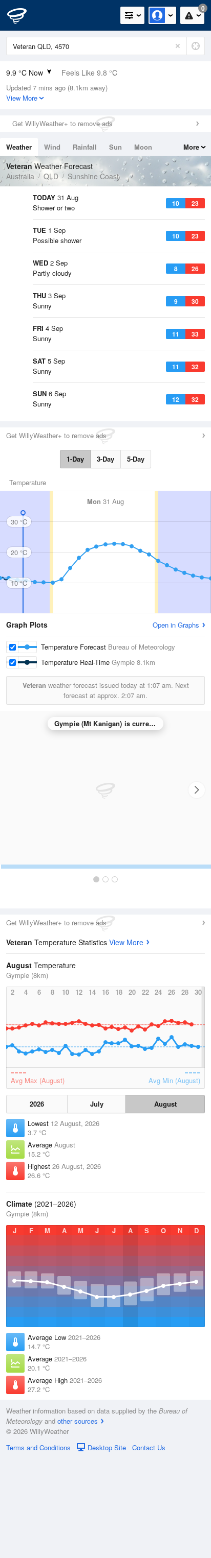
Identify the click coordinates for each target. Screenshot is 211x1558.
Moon (143, 147)
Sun (115, 147)
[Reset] (178, 46)
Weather (19, 147)
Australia (20, 176)
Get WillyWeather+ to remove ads (62, 123)
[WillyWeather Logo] (23, 15)
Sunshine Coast (93, 176)
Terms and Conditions (38, 1546)
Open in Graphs (176, 724)
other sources (77, 1520)
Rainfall (85, 147)
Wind (52, 147)
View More (126, 1041)
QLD (51, 176)
